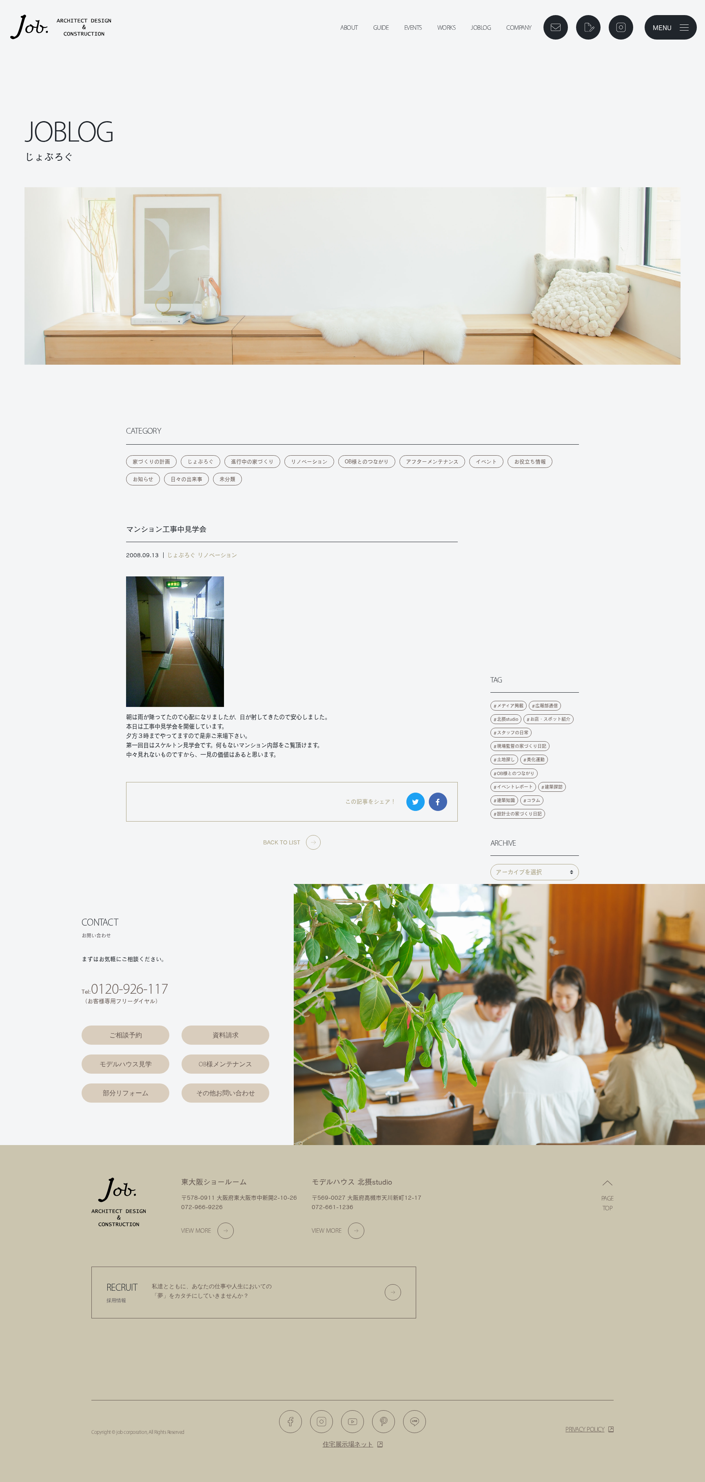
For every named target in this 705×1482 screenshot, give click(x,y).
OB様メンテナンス (225, 1064)
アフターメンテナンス (432, 461)
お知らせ (143, 479)
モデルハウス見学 (126, 1064)
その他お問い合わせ (225, 1093)
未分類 (227, 479)
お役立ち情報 (530, 461)
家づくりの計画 (151, 461)
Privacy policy (584, 1429)
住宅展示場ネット (348, 1444)
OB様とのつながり (367, 461)
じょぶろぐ (200, 461)
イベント (486, 461)
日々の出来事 (186, 479)
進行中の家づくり (252, 461)
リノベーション (309, 461)
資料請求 (226, 1035)
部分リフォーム (126, 1093)
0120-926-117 (129, 988)
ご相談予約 (125, 1035)
